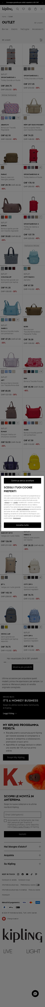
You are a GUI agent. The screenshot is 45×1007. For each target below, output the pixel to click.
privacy (6, 502)
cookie (15, 502)
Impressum (17, 518)
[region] (22, 503)
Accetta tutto (22, 525)
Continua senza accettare (22, 480)
